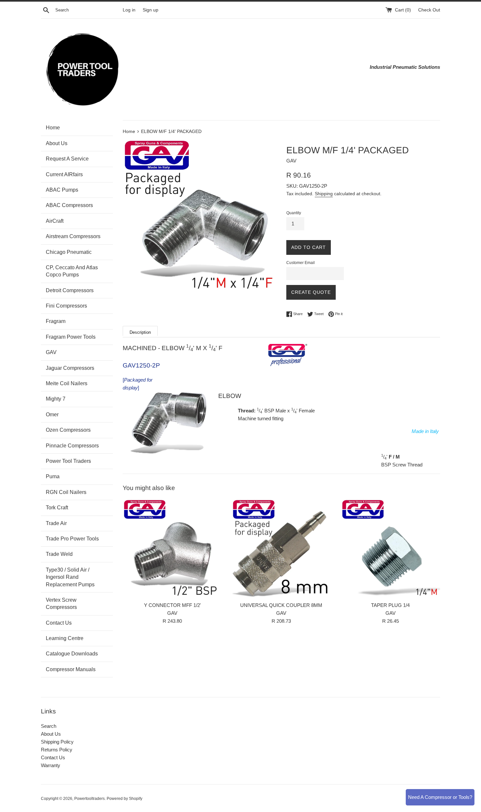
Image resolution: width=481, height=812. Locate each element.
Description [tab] (140, 332)
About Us (51, 734)
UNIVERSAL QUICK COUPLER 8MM (281, 605)
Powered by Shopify (124, 798)
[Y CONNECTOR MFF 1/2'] (172, 548)
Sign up (150, 10)
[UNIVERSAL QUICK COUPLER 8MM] (281, 548)
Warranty (50, 765)
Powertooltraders (89, 798)
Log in (129, 10)
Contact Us (53, 757)
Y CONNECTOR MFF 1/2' (172, 605)
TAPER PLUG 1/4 (390, 605)
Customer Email (300, 262)
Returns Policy (56, 749)
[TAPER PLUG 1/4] (390, 548)
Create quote (311, 292)
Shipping (324, 193)
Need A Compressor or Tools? (440, 797)
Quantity (293, 213)
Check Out (429, 10)
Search (48, 726)
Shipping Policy (57, 742)
